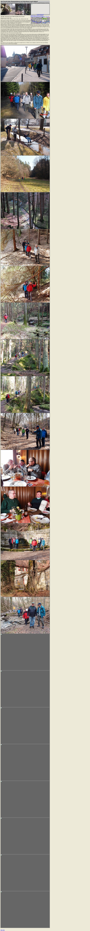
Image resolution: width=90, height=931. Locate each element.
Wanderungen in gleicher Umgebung (37, 15)
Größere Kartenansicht (40, 14)
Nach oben (3, 930)
